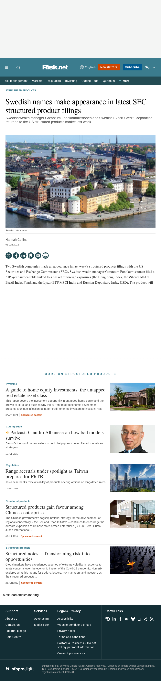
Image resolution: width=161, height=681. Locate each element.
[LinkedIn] (23, 255)
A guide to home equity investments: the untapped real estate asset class (55, 392)
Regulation (54, 81)
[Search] (19, 68)
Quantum (109, 81)
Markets (37, 81)
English (90, 67)
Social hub (145, 619)
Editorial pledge (15, 631)
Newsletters (108, 67)
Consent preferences (71, 653)
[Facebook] (16, 255)
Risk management (15, 81)
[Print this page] (45, 255)
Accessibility (65, 619)
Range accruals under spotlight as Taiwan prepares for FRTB (46, 473)
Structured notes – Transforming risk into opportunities (47, 556)
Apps (139, 619)
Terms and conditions (71, 637)
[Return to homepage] (55, 68)
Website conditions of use (74, 625)
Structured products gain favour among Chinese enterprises (44, 509)
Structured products (20, 90)
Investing (71, 81)
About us (11, 619)
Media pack (41, 625)
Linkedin (114, 619)
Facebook (120, 619)
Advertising (41, 619)
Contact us (12, 625)
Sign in (150, 67)
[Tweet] (8, 255)
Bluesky (133, 619)
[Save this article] (31, 255)
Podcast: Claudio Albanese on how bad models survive (54, 434)
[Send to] (38, 255)
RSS (151, 619)
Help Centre (13, 637)
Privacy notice (66, 631)
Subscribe (132, 67)
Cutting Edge (90, 81)
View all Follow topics (107, 619)
